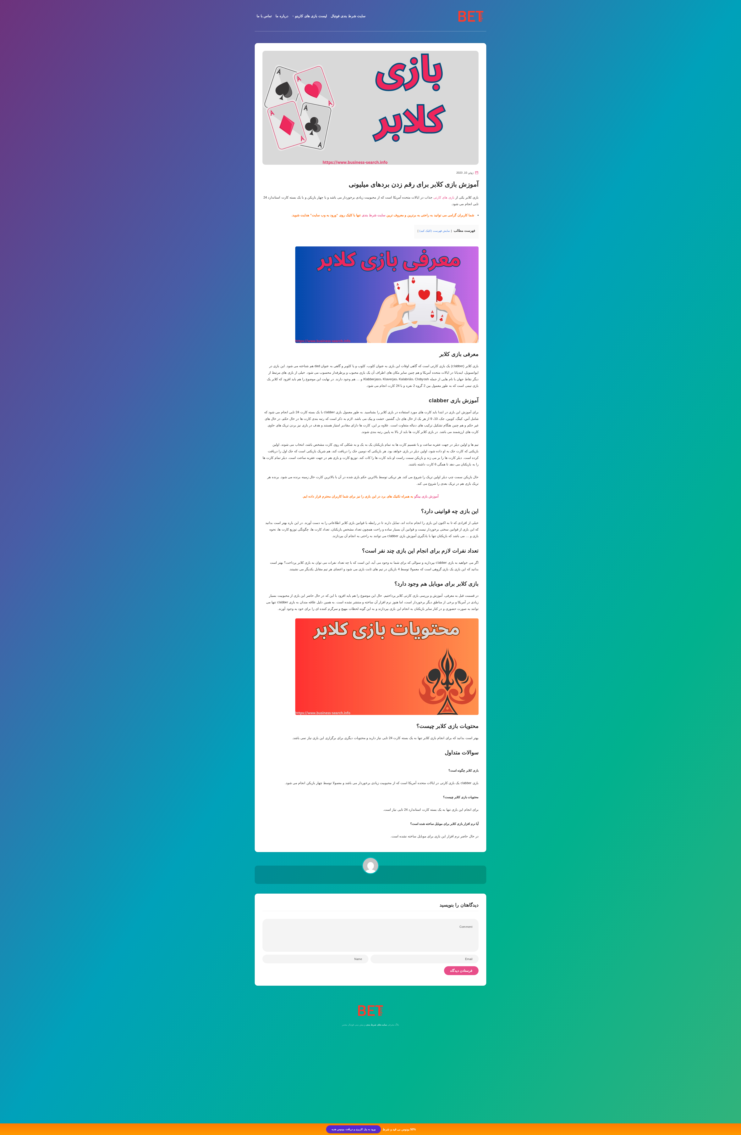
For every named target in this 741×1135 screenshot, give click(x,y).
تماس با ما (264, 16)
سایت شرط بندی (374, 215)
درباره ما (282, 16)
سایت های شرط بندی (376, 1024)
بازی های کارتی (443, 197)
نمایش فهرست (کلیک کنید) (434, 230)
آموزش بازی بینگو (426, 496)
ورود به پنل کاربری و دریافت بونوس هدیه (354, 1129)
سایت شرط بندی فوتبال (348, 16)
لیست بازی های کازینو (311, 16)
